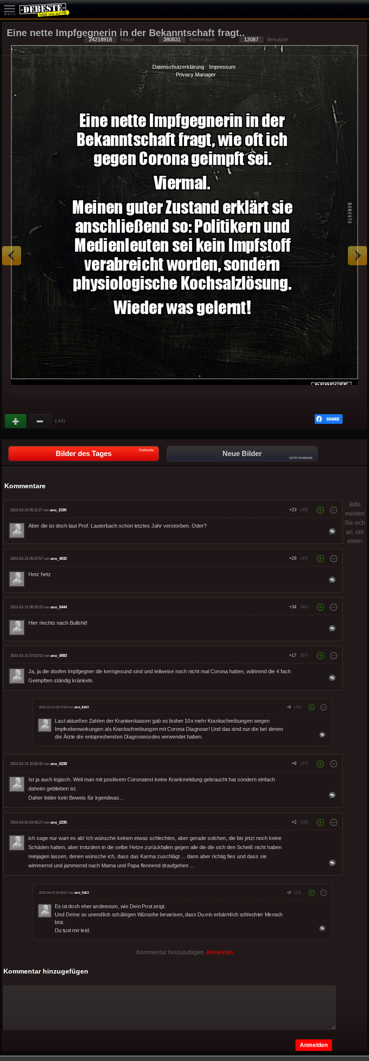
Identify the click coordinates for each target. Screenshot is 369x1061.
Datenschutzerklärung (178, 67)
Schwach (40, 421)
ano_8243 (81, 707)
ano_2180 (58, 510)
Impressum (222, 67)
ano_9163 (81, 893)
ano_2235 (58, 822)
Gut (16, 421)
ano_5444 (58, 607)
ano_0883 (58, 656)
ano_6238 (58, 764)
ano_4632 (58, 558)
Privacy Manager (196, 74)
